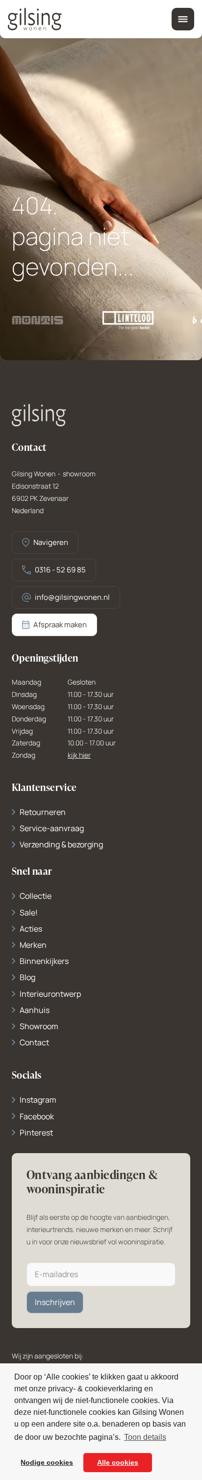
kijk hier (79, 755)
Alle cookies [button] (117, 1462)
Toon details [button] (145, 1437)
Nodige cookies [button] (47, 1462)
